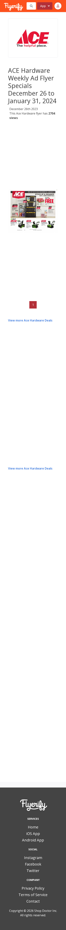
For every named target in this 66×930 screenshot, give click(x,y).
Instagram (33, 857)
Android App (33, 840)
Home (33, 827)
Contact (33, 901)
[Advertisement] (33, 155)
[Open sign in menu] (58, 6)
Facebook (33, 864)
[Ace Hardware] (33, 38)
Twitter (33, 870)
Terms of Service (33, 894)
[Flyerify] (4, 6)
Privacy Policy (33, 888)
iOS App (33, 833)
